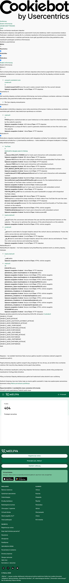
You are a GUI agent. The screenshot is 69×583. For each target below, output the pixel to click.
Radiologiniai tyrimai (8, 505)
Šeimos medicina (6, 490)
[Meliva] (34, 451)
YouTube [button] (8, 147)
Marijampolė (40, 512)
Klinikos (38, 486)
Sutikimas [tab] (3, 21)
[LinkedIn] (13, 568)
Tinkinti (20, 390)
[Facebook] (8, 568)
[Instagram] (3, 568)
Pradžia (6, 403)
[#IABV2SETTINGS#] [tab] (7, 26)
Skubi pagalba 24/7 (7, 516)
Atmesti (2, 390)
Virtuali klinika (6, 512)
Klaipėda (38, 497)
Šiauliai (38, 501)
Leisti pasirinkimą (12, 390)
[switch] (0, 51)
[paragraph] (34, 366)
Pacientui (4, 524)
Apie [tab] (1, 28)
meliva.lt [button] (7, 116)
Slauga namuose (6, 557)
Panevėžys (39, 505)
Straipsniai (4, 538)
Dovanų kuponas (6, 553)
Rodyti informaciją (6, 62)
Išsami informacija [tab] (6, 23)
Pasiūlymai (4, 542)
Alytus (38, 508)
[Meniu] (3, 394)
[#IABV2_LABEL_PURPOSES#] (10, 325)
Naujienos (4, 535)
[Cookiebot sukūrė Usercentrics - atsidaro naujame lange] (34, 10)
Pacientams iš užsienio (8, 550)
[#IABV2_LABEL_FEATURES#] (10, 332)
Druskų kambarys (6, 501)
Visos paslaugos (6, 519)
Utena (38, 516)
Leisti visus (27, 390)
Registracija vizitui (7, 527)
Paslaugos (5, 486)
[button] (37, 82)
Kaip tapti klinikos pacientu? (10, 531)
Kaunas (38, 493)
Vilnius (38, 490)
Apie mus (4, 560)
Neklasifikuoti (5, 245)
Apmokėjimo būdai (7, 546)
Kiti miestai (39, 519)
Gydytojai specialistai (8, 493)
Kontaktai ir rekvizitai (8, 563)
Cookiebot (47, 314)
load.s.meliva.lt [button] (9, 216)
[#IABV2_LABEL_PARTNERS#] (10, 339)
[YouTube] (17, 568)
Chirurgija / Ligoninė (8, 508)
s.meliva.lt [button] (8, 228)
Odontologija (5, 497)
